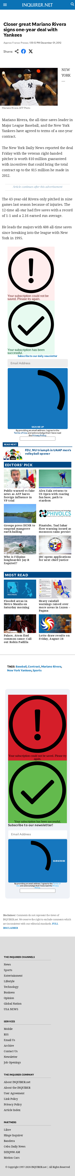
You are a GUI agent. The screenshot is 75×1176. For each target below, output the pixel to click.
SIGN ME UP (38, 427)
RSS (6, 1034)
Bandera (9, 1141)
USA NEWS (11, 1009)
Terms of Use (20, 432)
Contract (34, 666)
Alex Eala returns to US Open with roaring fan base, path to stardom (54, 495)
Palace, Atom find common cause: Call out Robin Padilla (18, 639)
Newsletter (11, 1057)
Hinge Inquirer (13, 1135)
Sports (37, 670)
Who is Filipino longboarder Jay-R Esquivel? (16, 560)
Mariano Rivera (51, 666)
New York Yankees (19, 670)
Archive (9, 1045)
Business (9, 992)
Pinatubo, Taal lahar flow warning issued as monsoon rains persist (55, 529)
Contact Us (11, 1051)
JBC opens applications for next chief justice (55, 558)
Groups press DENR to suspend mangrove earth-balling (19, 529)
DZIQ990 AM (12, 1152)
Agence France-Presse (15, 42)
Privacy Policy (39, 435)
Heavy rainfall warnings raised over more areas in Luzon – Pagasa (54, 605)
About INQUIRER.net (17, 1082)
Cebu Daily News (14, 1146)
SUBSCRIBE (59, 860)
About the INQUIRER (17, 1087)
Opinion (9, 998)
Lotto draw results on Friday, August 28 (54, 637)
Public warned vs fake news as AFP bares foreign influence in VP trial (19, 495)
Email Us (9, 1040)
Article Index (12, 1110)
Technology (11, 987)
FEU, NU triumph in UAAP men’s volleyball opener (48, 451)
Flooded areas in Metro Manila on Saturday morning (16, 604)
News (7, 964)
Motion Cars (11, 1157)
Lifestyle (9, 981)
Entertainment (13, 975)
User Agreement (14, 1093)
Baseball (21, 666)
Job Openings (12, 1062)
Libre (7, 1129)
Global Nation (13, 1003)
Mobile (8, 1029)
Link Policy (11, 1099)
